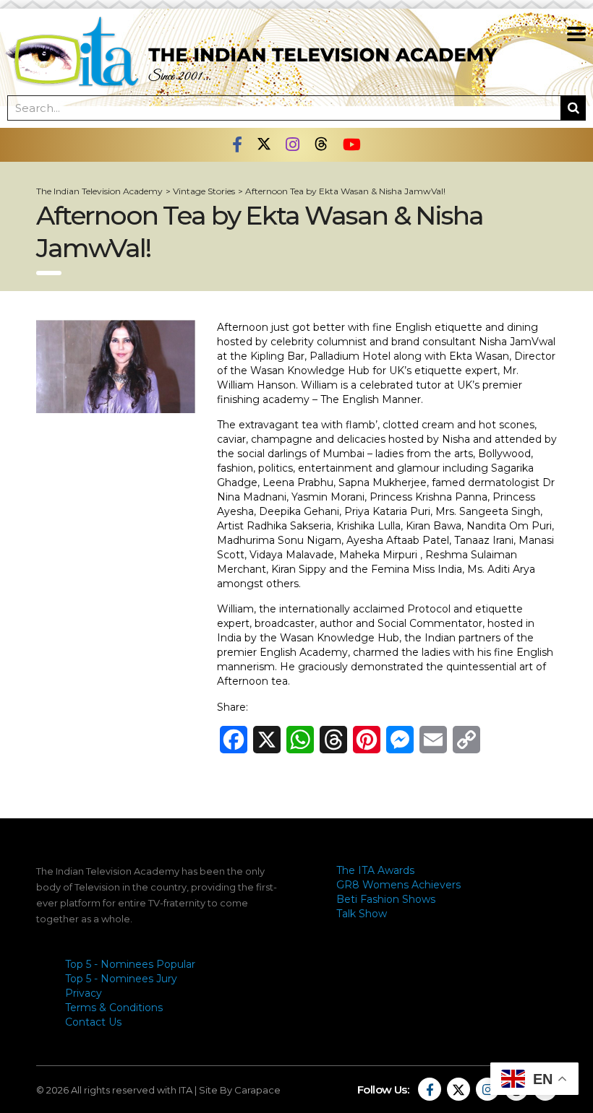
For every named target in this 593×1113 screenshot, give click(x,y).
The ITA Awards (375, 870)
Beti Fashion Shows (385, 899)
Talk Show (361, 913)
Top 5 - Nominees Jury (121, 978)
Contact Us (93, 1021)
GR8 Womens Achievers (398, 884)
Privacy (83, 993)
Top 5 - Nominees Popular (130, 964)
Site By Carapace (240, 1090)
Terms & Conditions (114, 1007)
